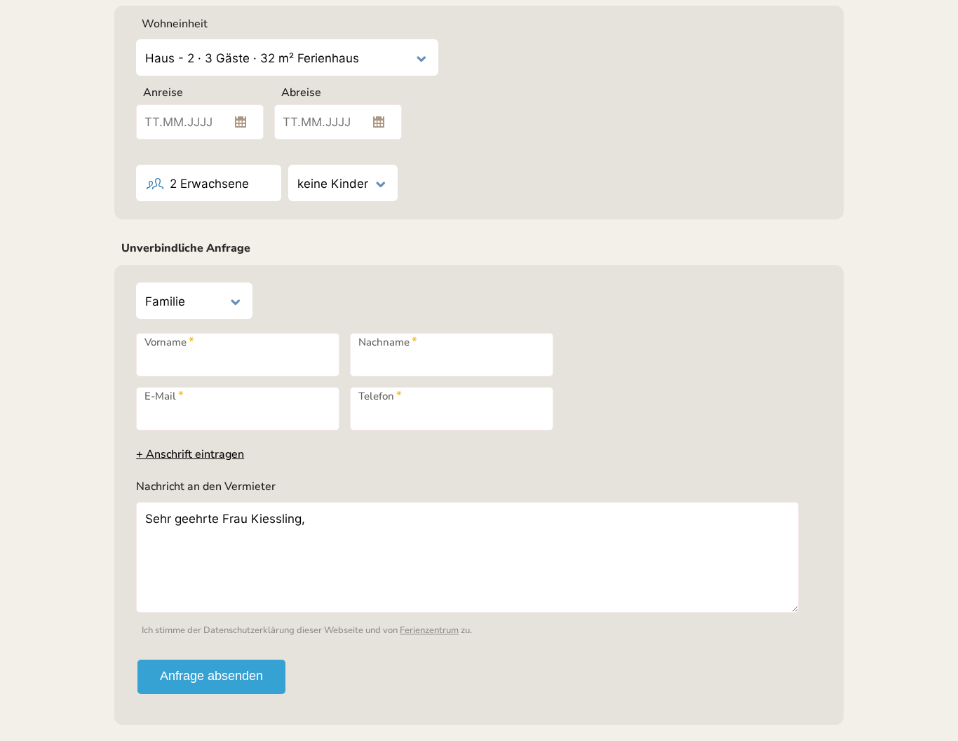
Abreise (301, 92)
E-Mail (164, 396)
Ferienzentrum (429, 630)
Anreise (163, 92)
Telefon (380, 396)
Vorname (169, 342)
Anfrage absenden (211, 676)
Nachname (387, 342)
